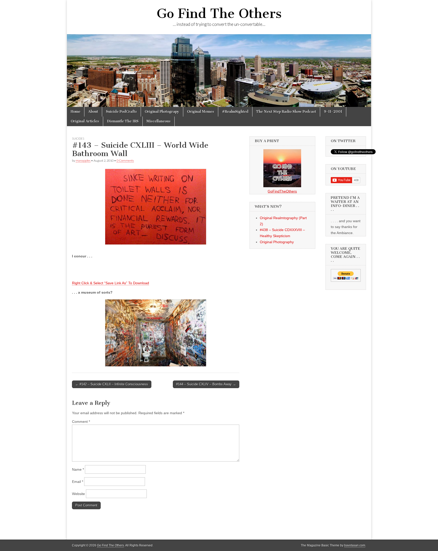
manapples (83, 160)
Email (77, 482)
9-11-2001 (333, 111)
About (93, 111)
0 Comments (125, 160)
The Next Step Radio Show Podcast (286, 111)
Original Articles (85, 121)
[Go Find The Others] (219, 70)
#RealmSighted (235, 111)
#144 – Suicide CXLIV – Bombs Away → (206, 384)
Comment (81, 422)
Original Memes (200, 111)
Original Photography (277, 242)
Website (78, 494)
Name (78, 469)
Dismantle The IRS (123, 121)
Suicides (78, 138)
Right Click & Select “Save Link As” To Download (110, 283)
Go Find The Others (219, 13)
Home (75, 111)
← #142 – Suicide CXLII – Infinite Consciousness (111, 384)
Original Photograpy (162, 111)
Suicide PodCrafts (121, 111)
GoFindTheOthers (282, 191)
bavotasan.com (354, 545)
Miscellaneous (159, 121)
